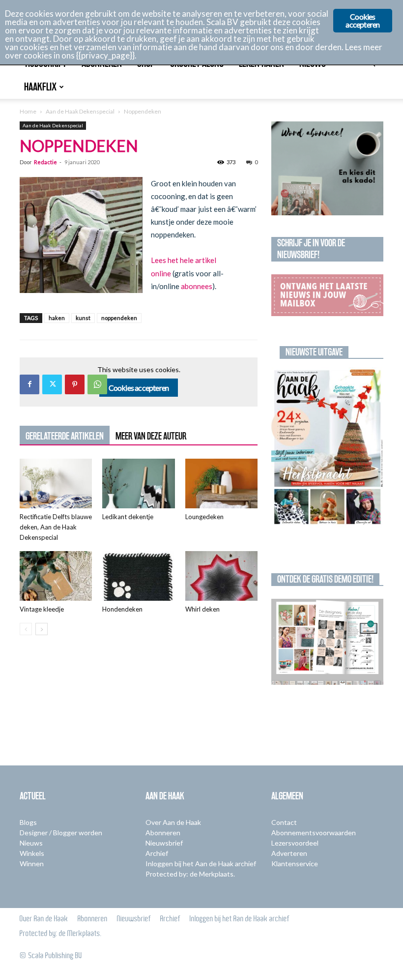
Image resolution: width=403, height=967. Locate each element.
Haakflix (40, 87)
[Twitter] (52, 384)
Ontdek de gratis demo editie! (325, 579)
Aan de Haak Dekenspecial (80, 111)
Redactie (45, 162)
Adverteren (289, 853)
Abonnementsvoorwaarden (313, 832)
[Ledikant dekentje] (138, 483)
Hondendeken (122, 609)
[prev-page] (26, 629)
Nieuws (31, 843)
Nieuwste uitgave (314, 352)
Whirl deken (202, 609)
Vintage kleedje (42, 609)
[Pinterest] (75, 384)
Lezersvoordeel (294, 843)
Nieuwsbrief (164, 843)
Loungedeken (204, 517)
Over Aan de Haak (173, 822)
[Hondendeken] (138, 576)
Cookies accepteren (139, 387)
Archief (156, 853)
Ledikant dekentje (127, 517)
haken (57, 318)
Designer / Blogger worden (61, 832)
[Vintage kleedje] (56, 576)
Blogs (28, 822)
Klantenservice (294, 863)
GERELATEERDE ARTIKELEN (65, 436)
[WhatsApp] (97, 384)
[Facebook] (29, 384)
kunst (83, 318)
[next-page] (41, 629)
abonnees (196, 286)
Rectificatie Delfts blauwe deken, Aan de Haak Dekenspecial (56, 527)
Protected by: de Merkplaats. (190, 874)
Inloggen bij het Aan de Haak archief (200, 863)
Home (28, 111)
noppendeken (119, 318)
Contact (284, 822)
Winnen (32, 863)
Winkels (32, 853)
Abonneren (162, 832)
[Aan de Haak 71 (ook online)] (327, 447)
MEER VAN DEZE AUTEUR (150, 436)
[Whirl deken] (221, 576)
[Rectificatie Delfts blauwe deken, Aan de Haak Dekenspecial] (56, 483)
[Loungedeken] (221, 483)
